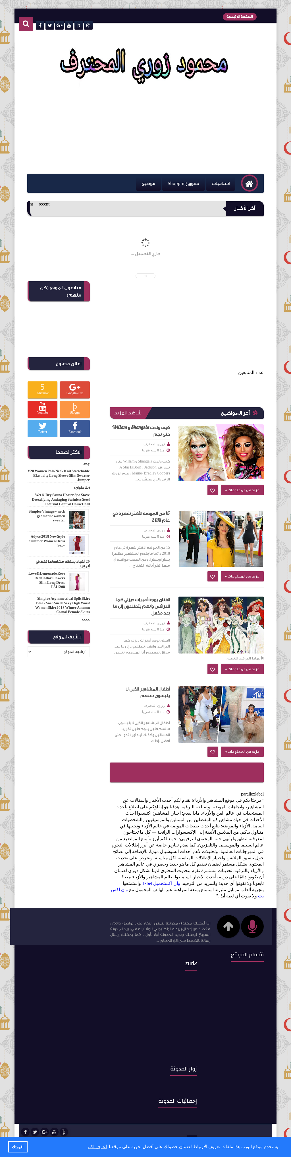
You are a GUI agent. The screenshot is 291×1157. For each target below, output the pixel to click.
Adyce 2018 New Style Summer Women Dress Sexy (47, 541)
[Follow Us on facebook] (25, 1132)
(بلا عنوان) (82, 488)
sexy (86, 464)
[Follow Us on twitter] (35, 1132)
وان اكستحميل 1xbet (161, 883)
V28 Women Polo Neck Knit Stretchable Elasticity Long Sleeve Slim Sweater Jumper (59, 475)
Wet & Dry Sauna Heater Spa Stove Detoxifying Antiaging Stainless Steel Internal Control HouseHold (61, 499)
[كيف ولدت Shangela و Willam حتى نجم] (221, 452)
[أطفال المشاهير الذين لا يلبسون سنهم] (221, 714)
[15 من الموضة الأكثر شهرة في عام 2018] (221, 538)
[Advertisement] (141, 131)
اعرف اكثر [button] (97, 1146)
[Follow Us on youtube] (54, 1132)
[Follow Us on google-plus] (44, 1132)
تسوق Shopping (183, 183)
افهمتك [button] (18, 1146)
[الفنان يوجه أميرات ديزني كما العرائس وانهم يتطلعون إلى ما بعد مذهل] (221, 625)
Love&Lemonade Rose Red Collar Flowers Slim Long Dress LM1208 (46, 580)
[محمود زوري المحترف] (144, 86)
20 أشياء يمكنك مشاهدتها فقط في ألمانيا (63, 564)
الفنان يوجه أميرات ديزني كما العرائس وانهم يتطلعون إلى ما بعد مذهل (141, 606)
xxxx (86, 620)
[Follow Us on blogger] (64, 1132)
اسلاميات (221, 183)
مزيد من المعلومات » (242, 490)
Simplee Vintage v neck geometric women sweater (47, 515)
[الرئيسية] (249, 183)
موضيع (148, 183)
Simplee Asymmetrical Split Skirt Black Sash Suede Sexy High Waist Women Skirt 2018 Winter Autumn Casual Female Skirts (62, 605)
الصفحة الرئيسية (239, 17)
